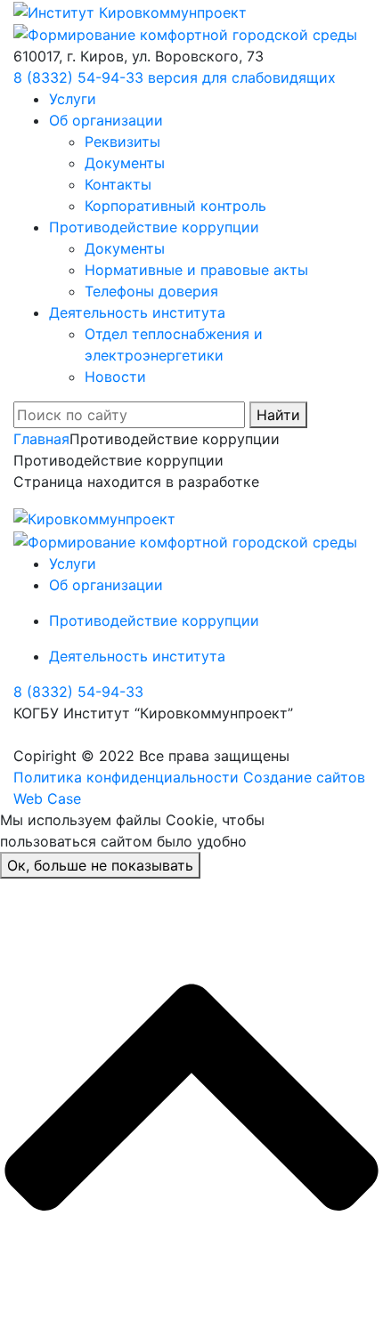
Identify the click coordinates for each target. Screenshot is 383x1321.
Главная (41, 439)
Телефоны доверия (151, 291)
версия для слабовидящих (242, 77)
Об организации (106, 120)
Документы (125, 163)
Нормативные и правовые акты (196, 270)
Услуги (72, 99)
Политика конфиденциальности (126, 777)
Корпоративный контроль (175, 206)
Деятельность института (137, 312)
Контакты (118, 184)
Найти (278, 415)
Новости (115, 376)
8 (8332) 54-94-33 (78, 77)
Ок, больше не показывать (100, 865)
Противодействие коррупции (154, 227)
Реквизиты (122, 141)
